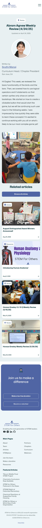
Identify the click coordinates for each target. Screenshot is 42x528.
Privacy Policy (21, 522)
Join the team (8, 458)
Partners (27, 443)
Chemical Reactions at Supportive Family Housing (11, 496)
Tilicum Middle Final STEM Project (10, 475)
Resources (7, 464)
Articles (6, 450)
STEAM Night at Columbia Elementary (11, 490)
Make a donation (9, 461)
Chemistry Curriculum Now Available (11, 480)
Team (5, 446)
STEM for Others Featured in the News (11, 485)
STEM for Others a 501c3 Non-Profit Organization (10, 503)
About (5, 443)
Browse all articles (21, 194)
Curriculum (28, 450)
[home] (9, 5)
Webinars (27, 453)
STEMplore (7, 453)
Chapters (27, 446)
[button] (39, 5)
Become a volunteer (21, 404)
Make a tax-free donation (21, 396)
